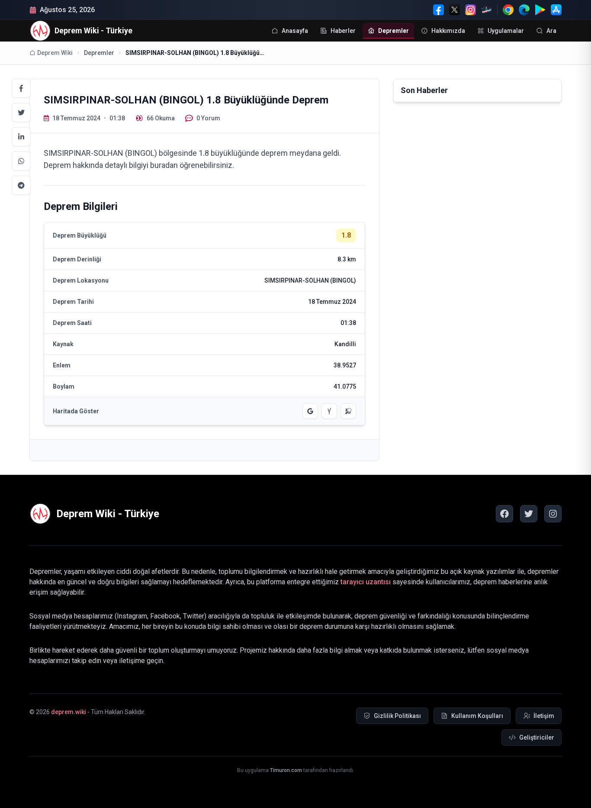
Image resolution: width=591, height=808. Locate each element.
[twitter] (528, 513)
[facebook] (504, 513)
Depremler (99, 52)
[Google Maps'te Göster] (310, 411)
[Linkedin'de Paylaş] (21, 136)
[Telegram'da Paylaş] (21, 185)
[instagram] (553, 513)
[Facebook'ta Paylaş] (21, 88)
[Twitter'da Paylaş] (21, 112)
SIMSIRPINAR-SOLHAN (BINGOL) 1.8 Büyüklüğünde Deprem (194, 52)
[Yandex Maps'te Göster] (329, 411)
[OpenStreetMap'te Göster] (348, 411)
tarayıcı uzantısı (365, 582)
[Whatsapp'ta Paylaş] (21, 161)
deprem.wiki (68, 711)
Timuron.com (286, 770)
